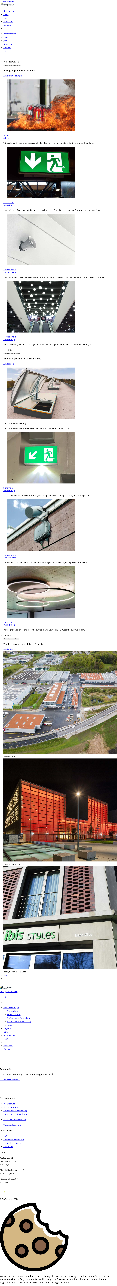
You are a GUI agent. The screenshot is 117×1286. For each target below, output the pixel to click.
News (5, 1031)
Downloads (8, 21)
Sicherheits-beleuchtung (9, 203)
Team (5, 14)
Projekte (7, 1028)
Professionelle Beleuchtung (19, 1021)
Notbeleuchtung (14, 1014)
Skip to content (7, 1)
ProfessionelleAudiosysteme (9, 271)
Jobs (5, 18)
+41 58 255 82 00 (7, 1187)
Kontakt (7, 25)
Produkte (7, 1025)
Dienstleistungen (11, 1007)
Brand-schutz (6, 136)
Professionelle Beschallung (19, 1018)
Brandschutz (12, 1011)
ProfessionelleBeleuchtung (9, 338)
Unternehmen (9, 11)
